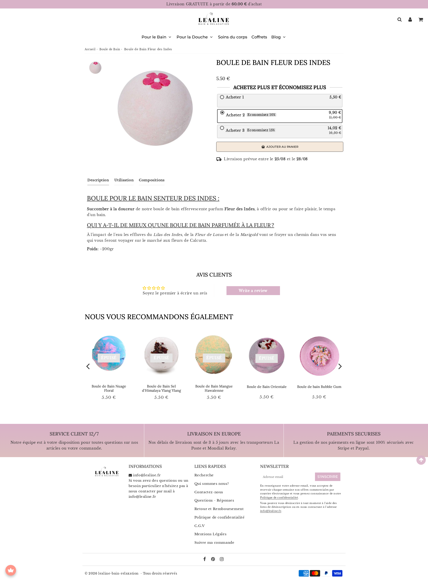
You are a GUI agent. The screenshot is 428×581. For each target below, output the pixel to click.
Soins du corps (232, 37)
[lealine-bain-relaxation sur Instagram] (222, 559)
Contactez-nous (208, 492)
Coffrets (259, 37)
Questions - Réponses (214, 500)
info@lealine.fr (142, 496)
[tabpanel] (95, 67)
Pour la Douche (192, 37)
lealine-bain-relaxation (118, 573)
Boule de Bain (109, 49)
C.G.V (199, 526)
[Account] (410, 19)
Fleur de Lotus (209, 234)
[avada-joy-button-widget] (10, 570)
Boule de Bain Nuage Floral (109, 388)
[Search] (400, 19)
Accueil (90, 49)
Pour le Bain (154, 37)
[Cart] (421, 19)
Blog (276, 37)
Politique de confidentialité (219, 517)
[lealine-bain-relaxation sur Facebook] (205, 559)
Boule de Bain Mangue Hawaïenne (214, 388)
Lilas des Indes (167, 234)
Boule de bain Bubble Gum (319, 386)
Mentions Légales (210, 534)
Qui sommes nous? (211, 483)
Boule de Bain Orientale (267, 386)
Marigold (249, 234)
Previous (87, 366)
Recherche (204, 475)
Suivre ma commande (214, 542)
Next (340, 366)
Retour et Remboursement (219, 509)
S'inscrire (327, 477)
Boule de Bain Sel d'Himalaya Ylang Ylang (161, 388)
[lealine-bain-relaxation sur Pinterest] (213, 559)
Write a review (253, 290)
